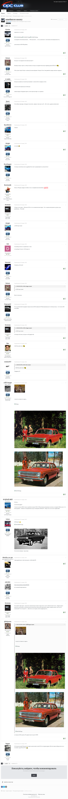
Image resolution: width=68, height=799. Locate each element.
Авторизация (54, 19)
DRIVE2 (8, 120)
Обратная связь (41, 794)
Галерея (19, 10)
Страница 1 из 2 (14, 25)
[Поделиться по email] (6, 787)
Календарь (15, 13)
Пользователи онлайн (24, 13)
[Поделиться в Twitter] (4, 787)
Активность (10, 10)
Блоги (25, 10)
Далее (6, 25)
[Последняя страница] (9, 26)
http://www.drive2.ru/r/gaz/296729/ (21, 584)
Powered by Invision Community (34, 797)
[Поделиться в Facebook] (2, 787)
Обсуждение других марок (25, 21)
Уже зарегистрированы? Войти (60, 1)
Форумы (3, 13)
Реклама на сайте (34, 10)
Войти (34, 775)
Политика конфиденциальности (30, 794)
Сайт (4, 10)
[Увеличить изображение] (40, 429)
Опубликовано (20, 29)
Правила (9, 13)
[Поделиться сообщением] (65, 29)
